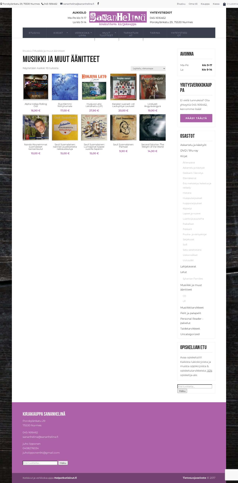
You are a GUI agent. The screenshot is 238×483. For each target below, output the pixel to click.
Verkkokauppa (82, 34)
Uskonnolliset (190, 255)
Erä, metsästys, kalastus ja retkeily (197, 185)
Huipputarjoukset (192, 198)
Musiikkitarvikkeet (192, 307)
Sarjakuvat (188, 239)
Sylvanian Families (193, 278)
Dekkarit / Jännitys (193, 173)
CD (184, 296)
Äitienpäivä (189, 162)
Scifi (185, 244)
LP (184, 301)
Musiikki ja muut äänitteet (191, 287)
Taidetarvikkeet (190, 328)
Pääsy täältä (196, 118)
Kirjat (58, 32)
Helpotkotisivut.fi (65, 477)
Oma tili (193, 3)
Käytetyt (187, 208)
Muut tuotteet (106, 34)
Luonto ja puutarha (193, 218)
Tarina (155, 32)
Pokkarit (187, 229)
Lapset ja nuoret (192, 213)
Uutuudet (188, 260)
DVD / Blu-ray (189, 150)
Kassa (216, 3)
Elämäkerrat (190, 178)
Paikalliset (188, 224)
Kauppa (205, 3)
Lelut (183, 272)
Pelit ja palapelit (190, 313)
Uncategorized (190, 334)
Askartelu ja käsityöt (193, 145)
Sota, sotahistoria (192, 249)
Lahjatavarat (188, 266)
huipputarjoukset (192, 203)
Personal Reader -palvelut (191, 321)
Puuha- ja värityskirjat (195, 234)
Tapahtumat (131, 34)
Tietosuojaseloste (194, 477)
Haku (182, 390)
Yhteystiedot (179, 34)
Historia (187, 192)
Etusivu (181, 3)
